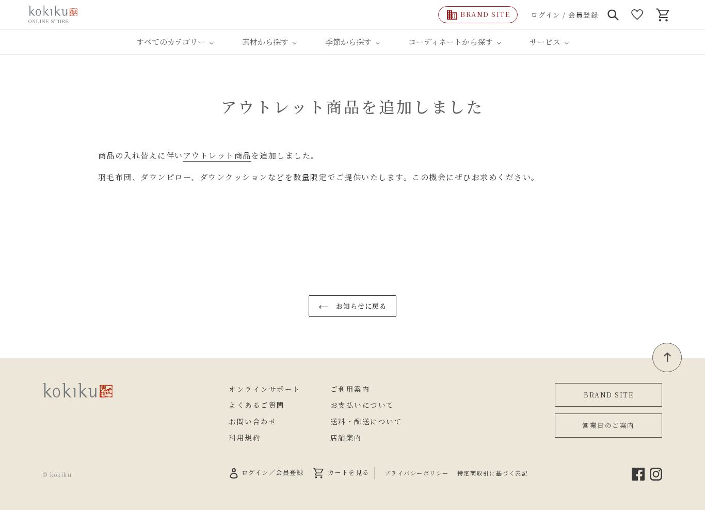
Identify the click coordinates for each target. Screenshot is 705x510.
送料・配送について (366, 421)
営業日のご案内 (608, 425)
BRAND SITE (608, 395)
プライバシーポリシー (416, 473)
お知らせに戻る (360, 306)
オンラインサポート (265, 389)
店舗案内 (346, 437)
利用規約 (245, 437)
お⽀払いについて (362, 405)
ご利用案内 (350, 389)
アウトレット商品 (217, 155)
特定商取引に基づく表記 (492, 473)
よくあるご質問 (257, 405)
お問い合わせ (253, 421)
